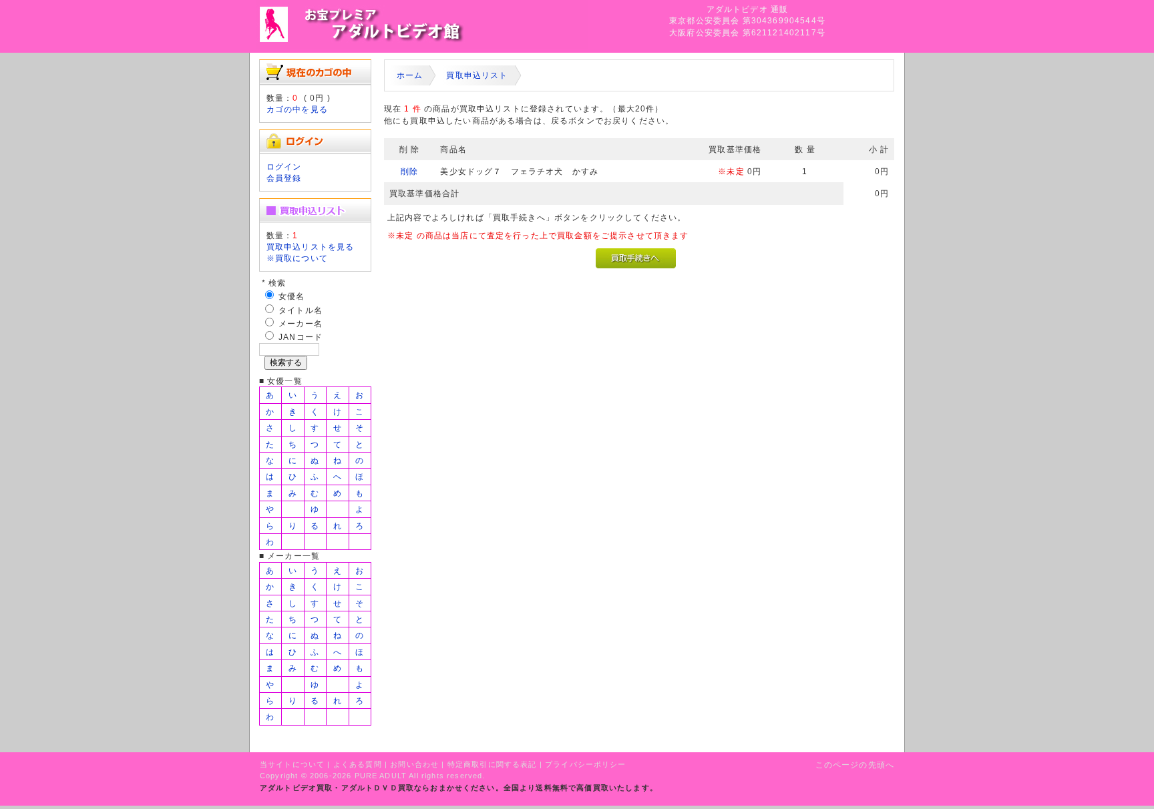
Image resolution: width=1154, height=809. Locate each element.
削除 (409, 171)
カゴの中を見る (297, 109)
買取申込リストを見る (310, 246)
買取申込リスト (477, 75)
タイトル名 (300, 310)
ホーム (410, 75)
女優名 (291, 296)
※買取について (297, 258)
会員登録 (284, 178)
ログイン (284, 166)
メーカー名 (300, 323)
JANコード (300, 336)
